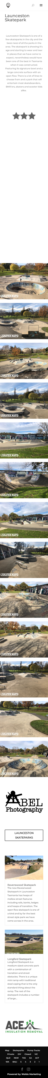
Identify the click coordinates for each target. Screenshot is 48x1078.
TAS (24, 1058)
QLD (8, 1058)
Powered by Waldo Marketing (24, 1074)
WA (7, 1062)
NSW (16, 1058)
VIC (36, 1054)
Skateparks (18, 1050)
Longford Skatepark (19, 959)
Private (10, 1054)
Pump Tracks (33, 1050)
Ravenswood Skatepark (21, 885)
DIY (19, 1054)
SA (30, 1058)
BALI (15, 1062)
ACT (37, 1058)
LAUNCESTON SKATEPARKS (24, 835)
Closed (28, 1054)
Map (7, 1050)
